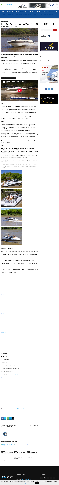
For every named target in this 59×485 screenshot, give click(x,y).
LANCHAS (48, 11)
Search (55, 30)
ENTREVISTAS (34, 14)
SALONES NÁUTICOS (18, 14)
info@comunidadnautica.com (26, 479)
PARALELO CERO (32, 11)
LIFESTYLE (40, 14)
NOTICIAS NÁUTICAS (9, 11)
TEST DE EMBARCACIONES (18, 11)
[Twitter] (55, 1)
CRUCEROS (43, 11)
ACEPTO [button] (37, 483)
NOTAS (3, 21)
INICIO (3, 11)
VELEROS (3, 14)
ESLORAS (26, 11)
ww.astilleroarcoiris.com (14, 374)
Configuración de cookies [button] (28, 483)
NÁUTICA (38, 11)
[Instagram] (51, 1)
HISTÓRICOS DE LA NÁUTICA (48, 14)
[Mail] (53, 1)
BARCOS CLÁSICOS (10, 14)
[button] (56, 11)
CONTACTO (4, 16)
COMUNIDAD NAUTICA (6, 26)
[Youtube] (57, 1)
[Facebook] (49, 1)
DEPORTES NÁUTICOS (27, 14)
